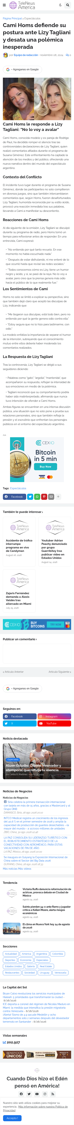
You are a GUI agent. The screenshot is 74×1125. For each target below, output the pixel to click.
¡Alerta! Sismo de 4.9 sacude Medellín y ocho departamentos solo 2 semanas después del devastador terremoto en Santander (36, 1018)
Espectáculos (32, 18)
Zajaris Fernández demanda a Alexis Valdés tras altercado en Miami (18, 598)
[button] (4, 5)
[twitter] (29, 1094)
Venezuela (60, 972)
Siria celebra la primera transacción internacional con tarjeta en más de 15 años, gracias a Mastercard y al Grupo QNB (37, 805)
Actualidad (11, 953)
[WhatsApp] (37, 497)
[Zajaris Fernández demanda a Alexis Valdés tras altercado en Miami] (19, 579)
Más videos (24, 868)
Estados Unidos (13, 966)
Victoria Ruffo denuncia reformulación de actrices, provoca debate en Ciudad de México (47, 892)
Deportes (10, 960)
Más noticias (10, 868)
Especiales (42, 960)
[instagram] (45, 1094)
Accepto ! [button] (12, 1118)
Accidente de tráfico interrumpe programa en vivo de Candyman (19, 546)
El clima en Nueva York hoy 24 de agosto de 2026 (46, 926)
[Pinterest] (44, 497)
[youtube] (37, 1094)
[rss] (53, 1094)
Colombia (57, 953)
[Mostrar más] (58, 497)
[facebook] (21, 1094)
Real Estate (46, 966)
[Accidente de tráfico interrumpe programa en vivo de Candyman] (19, 527)
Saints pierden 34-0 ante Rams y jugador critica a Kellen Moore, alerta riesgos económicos (47, 910)
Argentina (41, 953)
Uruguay (44, 972)
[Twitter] (30, 497)
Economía (25, 960)
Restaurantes (12, 972)
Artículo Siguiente (59, 671)
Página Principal (12, 18)
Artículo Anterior (14, 671)
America (26, 953)
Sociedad (29, 972)
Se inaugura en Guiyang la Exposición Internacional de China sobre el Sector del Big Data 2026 (36, 859)
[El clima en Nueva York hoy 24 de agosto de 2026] (11, 928)
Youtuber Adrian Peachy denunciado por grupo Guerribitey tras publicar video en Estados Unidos (54, 549)
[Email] (51, 497)
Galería (31, 966)
